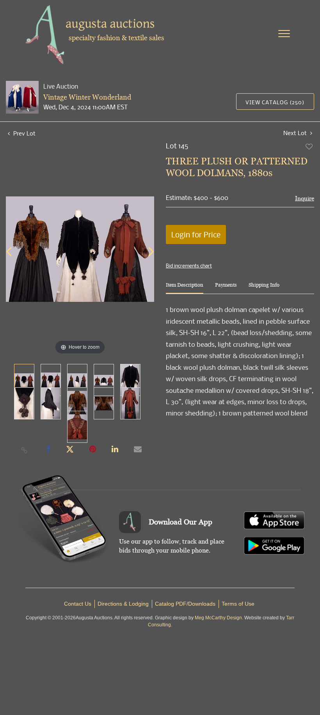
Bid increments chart (189, 265)
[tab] (184, 288)
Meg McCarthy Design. (219, 617)
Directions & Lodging (123, 604)
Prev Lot (24, 133)
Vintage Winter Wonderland (87, 97)
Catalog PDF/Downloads (185, 604)
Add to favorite (309, 146)
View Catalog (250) (274, 102)
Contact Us (77, 604)
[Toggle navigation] (284, 33)
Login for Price (195, 234)
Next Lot (295, 133)
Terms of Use (238, 604)
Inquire (304, 198)
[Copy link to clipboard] (24, 450)
